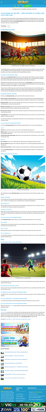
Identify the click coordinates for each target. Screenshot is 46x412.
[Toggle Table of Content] (8, 26)
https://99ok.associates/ (37, 392)
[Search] (44, 2)
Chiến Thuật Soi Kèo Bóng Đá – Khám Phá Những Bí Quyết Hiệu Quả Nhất (16, 370)
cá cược (11, 305)
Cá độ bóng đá (4, 312)
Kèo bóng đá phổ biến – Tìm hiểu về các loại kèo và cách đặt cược (15, 374)
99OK (10, 9)
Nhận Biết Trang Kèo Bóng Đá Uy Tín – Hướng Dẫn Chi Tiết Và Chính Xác (16, 366)
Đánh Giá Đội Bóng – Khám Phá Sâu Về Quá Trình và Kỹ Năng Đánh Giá (16, 359)
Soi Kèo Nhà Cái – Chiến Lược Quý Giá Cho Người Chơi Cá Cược (18, 319)
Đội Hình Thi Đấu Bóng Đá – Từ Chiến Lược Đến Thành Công (14, 355)
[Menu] (1, 2)
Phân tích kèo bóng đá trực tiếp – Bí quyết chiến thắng (13, 363)
